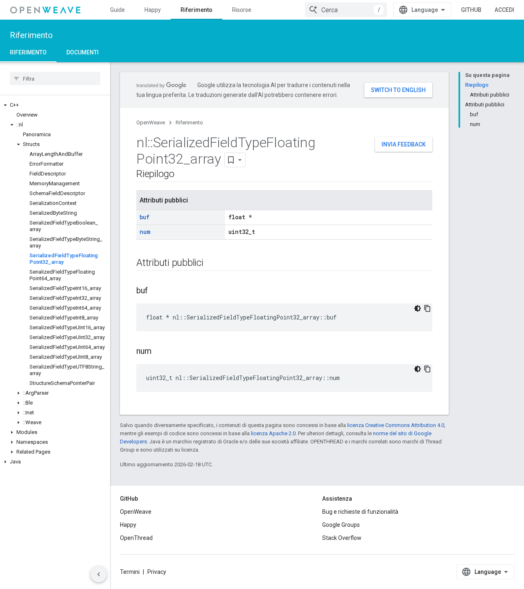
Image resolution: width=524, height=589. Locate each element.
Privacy (156, 572)
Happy (153, 10)
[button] (55, 105)
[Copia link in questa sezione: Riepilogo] (182, 175)
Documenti (82, 52)
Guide (117, 10)
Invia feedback (404, 144)
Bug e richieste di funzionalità (360, 511)
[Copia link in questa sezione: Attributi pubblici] (211, 263)
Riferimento (196, 10)
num (145, 232)
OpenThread (136, 538)
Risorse (241, 10)
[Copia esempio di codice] (427, 308)
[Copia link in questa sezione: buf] (156, 291)
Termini (130, 572)
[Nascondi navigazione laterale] (98, 574)
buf (144, 217)
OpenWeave (150, 122)
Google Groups (341, 525)
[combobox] (346, 9)
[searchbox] (55, 78)
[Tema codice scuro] (417, 308)
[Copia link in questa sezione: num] (159, 352)
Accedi (504, 10)
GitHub (471, 10)
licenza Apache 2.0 (273, 433)
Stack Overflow (341, 538)
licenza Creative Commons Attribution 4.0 (395, 425)
